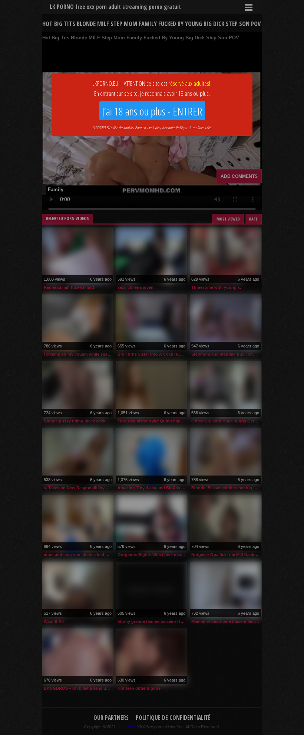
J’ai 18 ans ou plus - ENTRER (152, 111)
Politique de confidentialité (193, 127)
